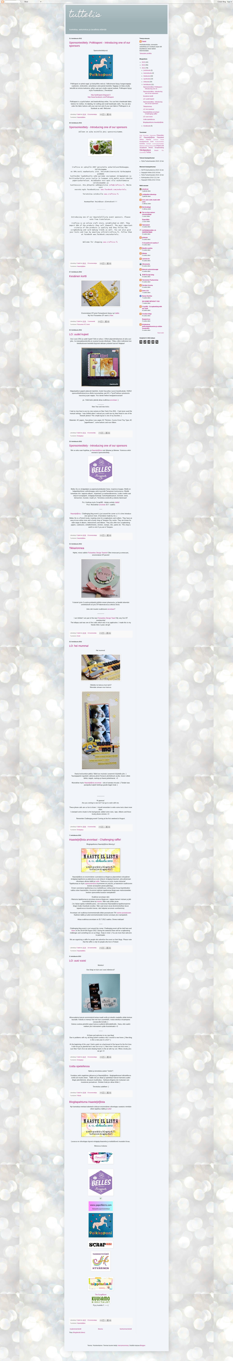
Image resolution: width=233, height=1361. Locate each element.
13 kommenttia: (92, 633)
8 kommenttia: (91, 433)
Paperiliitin (145, 219)
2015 (144, 62)
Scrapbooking (159, 147)
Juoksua (155, 139)
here (111, 315)
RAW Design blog (148, 275)
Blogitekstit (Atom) (79, 1332)
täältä (117, 313)
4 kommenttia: (92, 826)
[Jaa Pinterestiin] (110, 114)
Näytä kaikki (161, 332)
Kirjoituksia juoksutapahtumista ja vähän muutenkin (152, 326)
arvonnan (102, 505)
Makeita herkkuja (144, 145)
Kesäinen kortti (78, 276)
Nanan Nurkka (147, 296)
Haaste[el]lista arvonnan (92, 783)
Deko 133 (145, 291)
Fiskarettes (153, 135)
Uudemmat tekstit (75, 1329)
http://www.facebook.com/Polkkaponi (101, 97)
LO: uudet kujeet (78, 334)
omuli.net (145, 189)
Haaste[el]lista (81, 117)
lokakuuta (146, 76)
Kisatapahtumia (144, 141)
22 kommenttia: (92, 947)
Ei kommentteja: (92, 114)
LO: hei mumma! (79, 645)
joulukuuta (147, 70)
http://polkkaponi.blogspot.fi (100, 95)
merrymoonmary (123, 1345)
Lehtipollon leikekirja (149, 194)
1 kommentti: (92, 321)
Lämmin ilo (146, 259)
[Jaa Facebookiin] (108, 114)
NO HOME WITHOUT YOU (151, 301)
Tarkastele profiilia (146, 53)
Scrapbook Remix (146, 147)
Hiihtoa (142, 139)
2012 (144, 68)
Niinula (144, 253)
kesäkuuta (147, 126)
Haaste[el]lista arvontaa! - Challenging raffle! (95, 839)
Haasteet (160, 137)
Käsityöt (148, 143)
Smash (156, 150)
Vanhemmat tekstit (126, 1329)
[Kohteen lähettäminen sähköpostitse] (101, 114)
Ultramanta (146, 264)
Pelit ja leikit (152, 145)
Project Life (160, 145)
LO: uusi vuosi (77, 960)
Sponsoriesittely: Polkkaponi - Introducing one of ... (153, 87)
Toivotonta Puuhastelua (150, 280)
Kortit (88, 324)
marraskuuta (147, 73)
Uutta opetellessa (79, 1066)
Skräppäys (80, 436)
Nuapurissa (146, 319)
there (73, 930)
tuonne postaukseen (124, 913)
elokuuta (146, 82)
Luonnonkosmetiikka (158, 143)
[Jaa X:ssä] (105, 114)
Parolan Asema (147, 285)
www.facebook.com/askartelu (113, 189)
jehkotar (145, 237)
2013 (144, 65)
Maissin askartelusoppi (150, 269)
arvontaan (113, 400)
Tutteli (144, 41)
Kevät (162, 139)
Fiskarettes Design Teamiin (97, 553)
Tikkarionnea (76, 548)
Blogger (142, 1345)
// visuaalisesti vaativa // (150, 243)
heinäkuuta (147, 84)
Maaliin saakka (147, 248)
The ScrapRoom (100, 1295)
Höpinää (148, 139)
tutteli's (85, 15)
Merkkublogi (146, 207)
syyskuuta (146, 79)
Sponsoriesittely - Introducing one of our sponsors (98, 127)
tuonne (99, 901)
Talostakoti (146, 225)
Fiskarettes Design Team (106, 618)
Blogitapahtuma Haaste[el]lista (87, 1101)
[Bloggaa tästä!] (103, 114)
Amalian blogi (146, 314)
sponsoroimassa (91, 883)
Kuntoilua (142, 143)
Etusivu (100, 1329)
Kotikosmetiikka (159, 141)
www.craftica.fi (111, 194)
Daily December (144, 135)
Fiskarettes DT (81, 324)
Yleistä (79, 1095)
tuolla (97, 881)
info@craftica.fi (117, 185)
